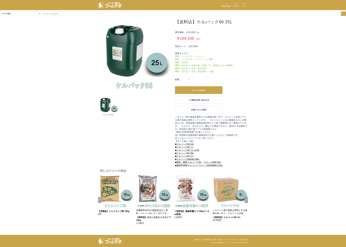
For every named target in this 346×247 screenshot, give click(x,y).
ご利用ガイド (197, 239)
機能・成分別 (181, 62)
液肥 (211, 59)
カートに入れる (198, 90)
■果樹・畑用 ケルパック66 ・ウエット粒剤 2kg (198, 162)
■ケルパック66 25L (184, 153)
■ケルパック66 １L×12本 (187, 150)
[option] (134, 55)
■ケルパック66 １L (184, 147)
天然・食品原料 (198, 68)
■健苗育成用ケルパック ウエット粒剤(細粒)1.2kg (198, 165)
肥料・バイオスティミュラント (190, 56)
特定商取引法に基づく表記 (213, 239)
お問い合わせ (243, 239)
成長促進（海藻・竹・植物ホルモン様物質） (212, 65)
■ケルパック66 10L (184, 144)
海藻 (212, 71)
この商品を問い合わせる (198, 100)
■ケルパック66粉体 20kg (187, 159)
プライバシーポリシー (230, 239)
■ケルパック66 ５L (184, 156)
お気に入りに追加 (198, 110)
